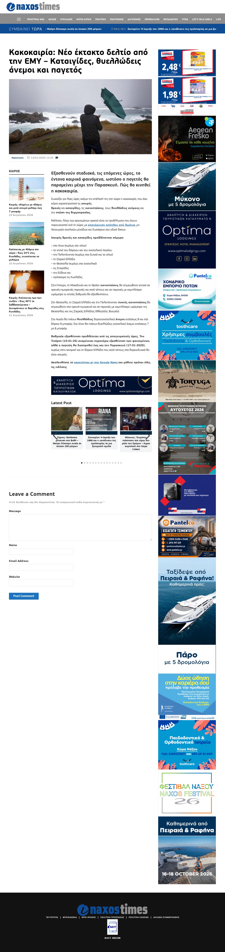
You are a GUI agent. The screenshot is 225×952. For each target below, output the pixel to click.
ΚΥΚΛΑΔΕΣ (66, 19)
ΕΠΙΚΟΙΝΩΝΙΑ (70, 917)
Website (14, 577)
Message (15, 511)
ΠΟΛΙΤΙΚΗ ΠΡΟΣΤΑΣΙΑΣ (112, 917)
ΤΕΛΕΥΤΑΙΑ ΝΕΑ (35, 19)
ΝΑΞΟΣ (52, 19)
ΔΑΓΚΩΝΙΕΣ (134, 19)
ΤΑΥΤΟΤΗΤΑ (52, 917)
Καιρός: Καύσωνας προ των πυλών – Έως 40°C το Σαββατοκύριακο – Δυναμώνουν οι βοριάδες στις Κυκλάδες (26, 304)
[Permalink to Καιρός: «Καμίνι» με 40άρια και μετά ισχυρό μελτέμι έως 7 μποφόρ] (26, 190)
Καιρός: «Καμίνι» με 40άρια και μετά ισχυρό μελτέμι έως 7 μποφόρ (25, 208)
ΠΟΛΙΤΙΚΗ (100, 19)
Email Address (18, 561)
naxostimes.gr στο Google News (96, 362)
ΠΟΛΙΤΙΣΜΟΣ (117, 19)
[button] (147, 436)
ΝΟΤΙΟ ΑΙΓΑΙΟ (83, 19)
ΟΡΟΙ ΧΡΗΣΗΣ (89, 917)
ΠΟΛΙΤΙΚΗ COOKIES (139, 917)
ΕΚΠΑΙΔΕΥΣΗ (170, 19)
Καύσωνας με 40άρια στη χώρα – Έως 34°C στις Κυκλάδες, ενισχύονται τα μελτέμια (24, 254)
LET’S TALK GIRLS (202, 19)
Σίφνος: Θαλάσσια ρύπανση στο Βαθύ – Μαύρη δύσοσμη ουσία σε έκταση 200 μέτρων (67, 442)
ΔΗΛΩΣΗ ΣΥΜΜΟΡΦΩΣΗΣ (166, 917)
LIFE (218, 19)
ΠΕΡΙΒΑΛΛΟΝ (152, 19)
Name (13, 545)
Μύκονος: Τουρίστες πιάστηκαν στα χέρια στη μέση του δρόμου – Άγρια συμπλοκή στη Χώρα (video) (136, 443)
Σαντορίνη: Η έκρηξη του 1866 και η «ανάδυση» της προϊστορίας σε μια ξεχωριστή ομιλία (152, 28)
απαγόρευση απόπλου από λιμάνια (111, 225)
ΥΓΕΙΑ (185, 19)
